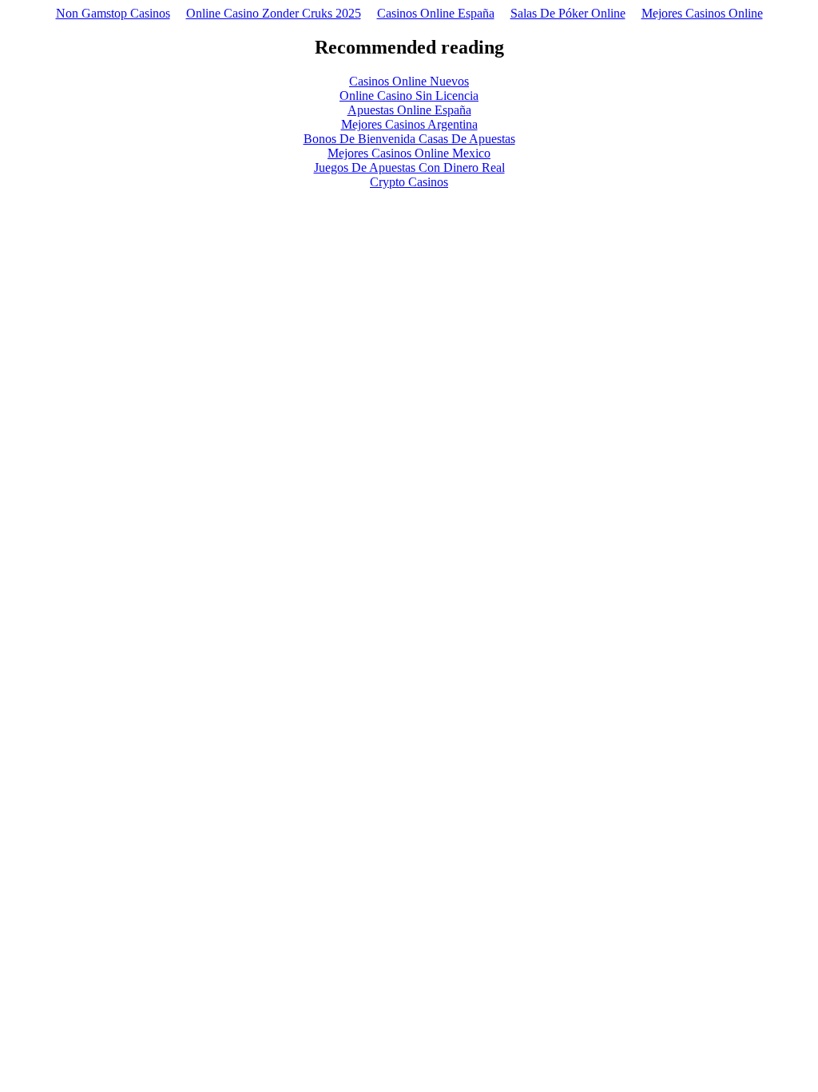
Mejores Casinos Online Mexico (409, 153)
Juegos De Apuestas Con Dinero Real (409, 167)
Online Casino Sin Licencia (409, 95)
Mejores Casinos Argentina (409, 124)
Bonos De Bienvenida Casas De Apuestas (409, 138)
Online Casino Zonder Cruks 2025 (273, 13)
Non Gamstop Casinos (113, 13)
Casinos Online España (435, 13)
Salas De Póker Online (567, 13)
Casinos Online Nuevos (409, 81)
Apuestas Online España (409, 110)
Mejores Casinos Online (702, 13)
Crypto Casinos (409, 182)
